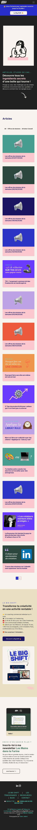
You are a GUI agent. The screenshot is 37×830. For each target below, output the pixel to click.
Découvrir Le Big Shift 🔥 (13, 639)
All (5, 129)
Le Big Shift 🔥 (18, 13)
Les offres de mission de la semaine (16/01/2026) (15, 345)
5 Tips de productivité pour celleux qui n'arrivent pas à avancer (18, 407)
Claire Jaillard (23, 816)
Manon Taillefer (28, 813)
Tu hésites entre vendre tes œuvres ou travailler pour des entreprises (16, 471)
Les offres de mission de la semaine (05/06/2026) (15, 313)
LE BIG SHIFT (13, 793)
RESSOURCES (25, 795)
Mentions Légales (16, 809)
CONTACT (26, 798)
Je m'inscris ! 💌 (11, 771)
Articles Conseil (27, 129)
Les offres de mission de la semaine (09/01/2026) (15, 503)
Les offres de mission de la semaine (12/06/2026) (15, 251)
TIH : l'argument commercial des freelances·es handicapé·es (17, 282)
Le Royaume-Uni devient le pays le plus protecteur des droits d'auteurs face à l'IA (18, 535)
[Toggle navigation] (33, 2)
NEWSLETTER (10, 801)
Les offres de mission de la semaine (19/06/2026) (15, 219)
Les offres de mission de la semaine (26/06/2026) (15, 188)
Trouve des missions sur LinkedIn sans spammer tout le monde (17, 567)
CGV (8, 809)
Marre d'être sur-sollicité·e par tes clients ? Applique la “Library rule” (18, 438)
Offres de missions (14, 129)
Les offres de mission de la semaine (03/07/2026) (15, 157)
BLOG (12, 798)
